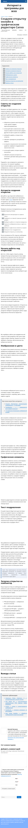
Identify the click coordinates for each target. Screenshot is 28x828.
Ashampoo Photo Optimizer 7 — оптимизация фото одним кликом (16, 698)
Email (17, 781)
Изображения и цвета (11, 75)
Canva (10, 199)
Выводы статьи (9, 83)
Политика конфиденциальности (8, 820)
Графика (21, 30)
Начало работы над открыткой (13, 73)
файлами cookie (18, 822)
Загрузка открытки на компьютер (14, 81)
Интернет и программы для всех (14, 8)
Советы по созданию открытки (13, 69)
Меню (5, 1)
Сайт (16, 785)
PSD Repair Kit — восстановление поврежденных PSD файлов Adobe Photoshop (16, 703)
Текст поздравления (10, 79)
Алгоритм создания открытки (13, 71)
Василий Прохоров (6, 30)
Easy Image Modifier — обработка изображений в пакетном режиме (16, 714)
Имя (16, 778)
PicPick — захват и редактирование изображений (16, 707)
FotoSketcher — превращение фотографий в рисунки (16, 408)
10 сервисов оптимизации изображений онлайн (16, 411)
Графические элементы (11, 77)
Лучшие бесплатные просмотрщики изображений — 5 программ (16, 404)
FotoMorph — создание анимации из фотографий (16, 710)
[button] (26, 1)
